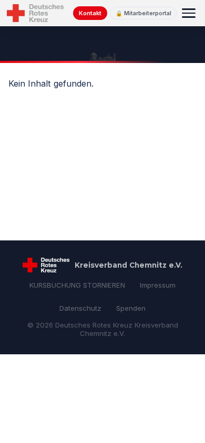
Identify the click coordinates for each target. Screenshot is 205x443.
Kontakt (90, 13)
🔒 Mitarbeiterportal (143, 13)
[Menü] (188, 13)
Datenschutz (80, 308)
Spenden (131, 308)
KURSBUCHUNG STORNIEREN (77, 285)
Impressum (158, 285)
